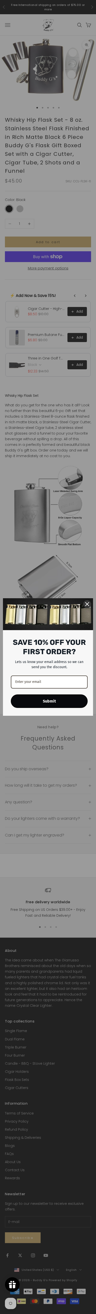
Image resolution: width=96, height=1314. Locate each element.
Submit (49, 701)
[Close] (87, 604)
